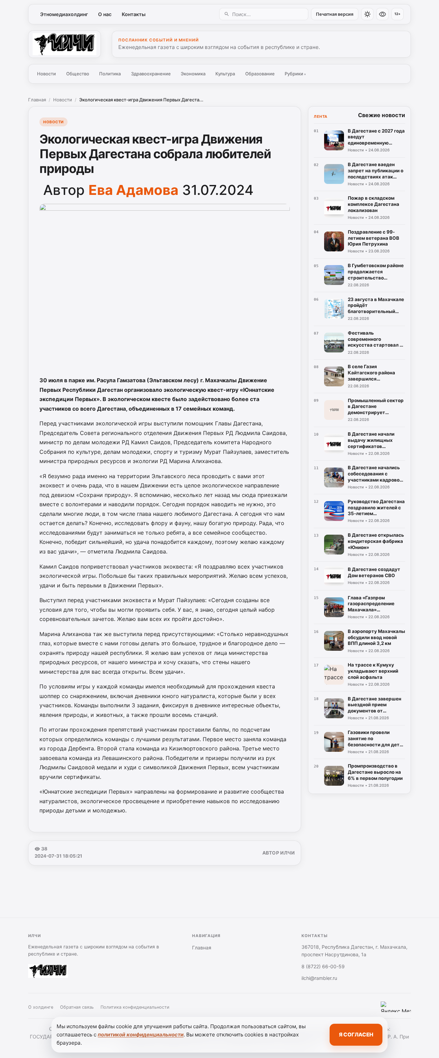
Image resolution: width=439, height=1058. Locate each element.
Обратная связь (77, 1007)
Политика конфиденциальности (134, 1007)
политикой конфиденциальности (140, 1034)
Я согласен (356, 1034)
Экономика (193, 73)
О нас (104, 14)
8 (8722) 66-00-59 (323, 966)
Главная (37, 99)
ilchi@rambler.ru (319, 978)
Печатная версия (334, 14)
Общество (77, 73)
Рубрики (295, 73)
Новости (46, 73)
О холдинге (40, 1007)
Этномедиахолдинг (64, 14)
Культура (225, 73)
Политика (110, 73)
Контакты (133, 14)
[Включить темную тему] (367, 14)
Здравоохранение (151, 73)
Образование (260, 73)
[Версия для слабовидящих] (382, 14)
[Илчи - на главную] (64, 44)
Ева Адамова (133, 190)
